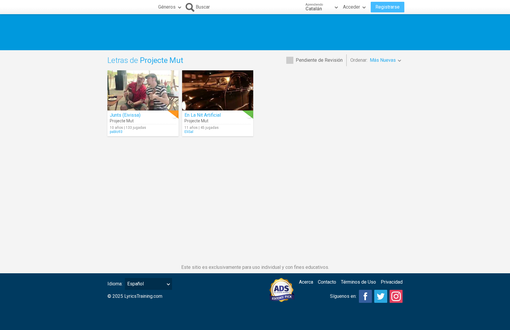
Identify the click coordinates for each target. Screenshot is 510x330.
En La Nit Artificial (202, 115)
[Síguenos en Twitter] (380, 296)
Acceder (351, 7)
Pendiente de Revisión (319, 60)
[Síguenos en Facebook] (365, 296)
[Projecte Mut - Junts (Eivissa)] (143, 90)
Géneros (167, 7)
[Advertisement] (255, 32)
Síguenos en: (343, 296)
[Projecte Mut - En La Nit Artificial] (217, 90)
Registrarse (387, 7)
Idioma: (114, 284)
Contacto (327, 282)
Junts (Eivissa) (125, 115)
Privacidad (392, 282)
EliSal (188, 132)
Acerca (306, 282)
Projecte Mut (122, 120)
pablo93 (116, 132)
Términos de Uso (358, 282)
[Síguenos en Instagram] (396, 296)
